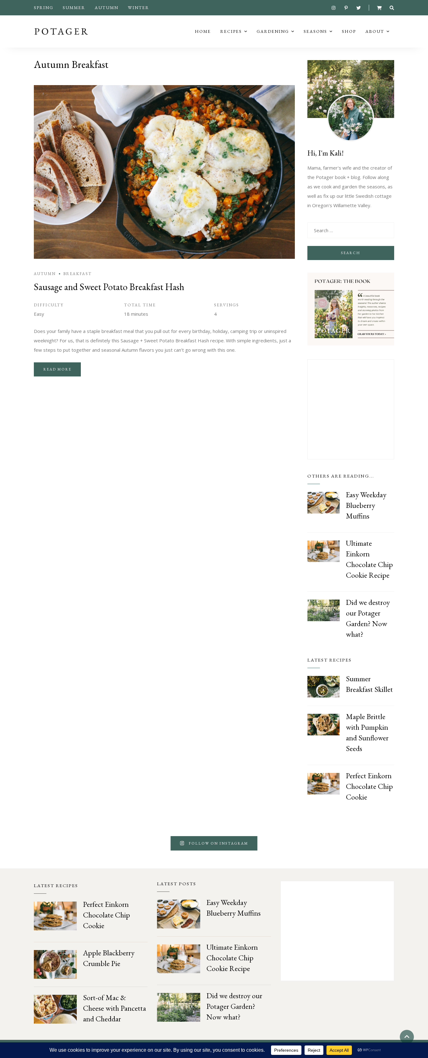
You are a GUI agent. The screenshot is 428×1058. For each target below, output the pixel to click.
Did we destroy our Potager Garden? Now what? (234, 1006)
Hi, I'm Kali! (325, 153)
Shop (349, 31)
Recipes (231, 31)
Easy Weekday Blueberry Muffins (366, 505)
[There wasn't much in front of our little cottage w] (321, 843)
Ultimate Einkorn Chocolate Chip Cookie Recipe (232, 957)
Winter (138, 7)
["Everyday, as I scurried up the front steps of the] (107, 843)
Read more (57, 369)
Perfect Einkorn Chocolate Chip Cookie (369, 786)
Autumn (106, 7)
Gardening (273, 31)
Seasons (315, 31)
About (374, 31)
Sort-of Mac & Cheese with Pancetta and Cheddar (114, 1008)
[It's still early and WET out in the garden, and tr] (392, 843)
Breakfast (77, 273)
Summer (74, 7)
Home (203, 31)
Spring (43, 7)
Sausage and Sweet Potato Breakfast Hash (109, 287)
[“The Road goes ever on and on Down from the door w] (35, 843)
